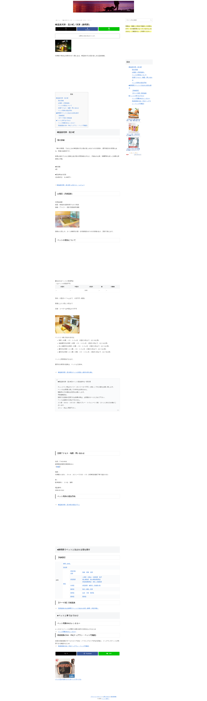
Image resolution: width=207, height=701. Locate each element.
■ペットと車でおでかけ (63, 120)
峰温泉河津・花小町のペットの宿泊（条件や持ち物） (75, 372)
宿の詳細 (61, 100)
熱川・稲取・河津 (87, 589)
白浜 (83, 592)
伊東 (87, 572)
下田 (87, 592)
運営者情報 (113, 696)
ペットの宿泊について (65, 105)
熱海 (83, 572)
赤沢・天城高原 (97, 581)
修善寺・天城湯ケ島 (95, 585)
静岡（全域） (67, 563)
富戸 (100, 577)
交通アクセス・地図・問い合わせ (68, 108)
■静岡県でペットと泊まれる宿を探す (67, 113)
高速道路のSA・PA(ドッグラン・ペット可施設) (72, 125)
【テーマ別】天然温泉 (65, 118)
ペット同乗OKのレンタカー (66, 123)
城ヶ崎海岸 (85, 579)
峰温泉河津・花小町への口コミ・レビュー (71, 185)
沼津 (91, 572)
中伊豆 (72, 585)
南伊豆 (72, 592)
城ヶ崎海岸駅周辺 (95, 579)
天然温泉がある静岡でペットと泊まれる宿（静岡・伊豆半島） (78, 608)
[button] (151, 20)
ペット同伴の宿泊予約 (65, 110)
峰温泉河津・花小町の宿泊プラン (69, 505)
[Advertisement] (87, 73)
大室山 (89, 577)
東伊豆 (72, 589)
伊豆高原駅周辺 (86, 581)
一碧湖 (84, 577)
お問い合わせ (106, 696)
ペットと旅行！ (105, 698)
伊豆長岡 (85, 585)
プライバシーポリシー (96, 696)
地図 (58, 467)
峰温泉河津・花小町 (62, 98)
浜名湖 (65, 567)
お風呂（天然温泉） (64, 103)
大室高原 (95, 577)
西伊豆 (72, 596)
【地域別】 (61, 115)
